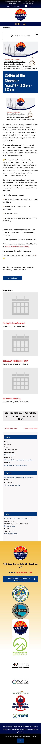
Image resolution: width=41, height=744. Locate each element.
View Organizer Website (12, 485)
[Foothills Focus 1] (20, 691)
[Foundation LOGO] (20, 620)
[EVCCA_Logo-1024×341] (20, 674)
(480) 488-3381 (24, 572)
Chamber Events (9, 455)
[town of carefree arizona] (20, 586)
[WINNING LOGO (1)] (20, 712)
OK (20, 740)
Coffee (13, 460)
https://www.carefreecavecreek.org (15, 465)
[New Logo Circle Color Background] (20, 9)
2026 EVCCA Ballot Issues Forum (15, 360)
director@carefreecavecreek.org (17, 246)
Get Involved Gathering (11, 398)
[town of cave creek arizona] (20, 603)
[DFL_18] (20, 637)
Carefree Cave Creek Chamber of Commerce (18, 477)
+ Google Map (10, 526)
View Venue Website (10, 533)
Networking (28, 460)
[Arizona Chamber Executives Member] (20, 657)
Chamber (7, 460)
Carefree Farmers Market (10, 428)
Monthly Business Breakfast (14, 323)
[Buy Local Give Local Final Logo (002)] (20, 695)
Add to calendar (12, 278)
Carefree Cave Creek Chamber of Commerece (19, 519)
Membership (20, 460)
